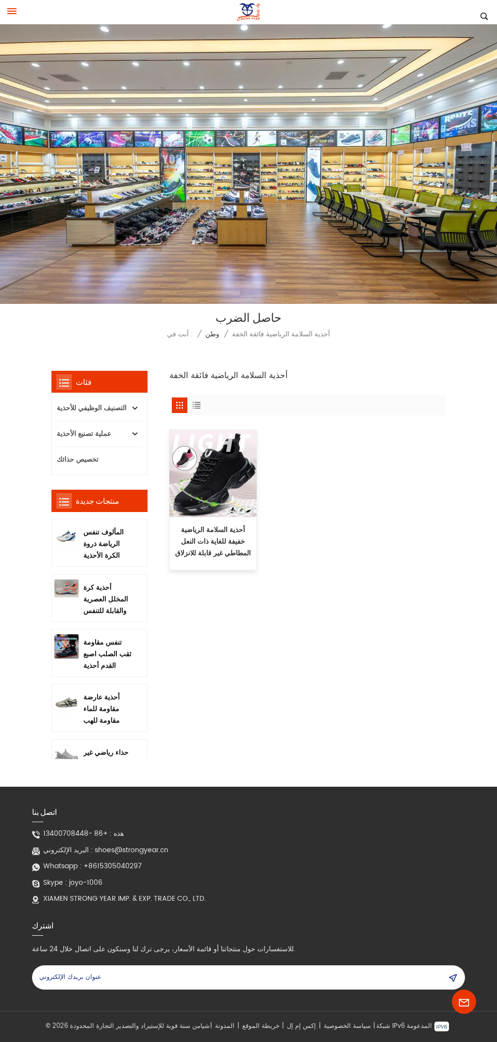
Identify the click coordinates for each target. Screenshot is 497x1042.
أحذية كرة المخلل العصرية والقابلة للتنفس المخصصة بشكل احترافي (106, 599)
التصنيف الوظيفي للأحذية (92, 407)
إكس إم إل (301, 1026)
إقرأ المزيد (213, 563)
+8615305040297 (112, 866)
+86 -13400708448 (75, 833)
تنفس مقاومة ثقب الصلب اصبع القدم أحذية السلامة (107, 654)
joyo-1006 (85, 882)
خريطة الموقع (261, 1026)
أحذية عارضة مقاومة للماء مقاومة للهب (101, 709)
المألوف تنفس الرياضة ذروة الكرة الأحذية (103, 544)
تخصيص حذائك (78, 459)
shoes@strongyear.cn (131, 850)
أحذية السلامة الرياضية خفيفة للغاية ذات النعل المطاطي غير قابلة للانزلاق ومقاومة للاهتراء (213, 541)
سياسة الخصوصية (347, 1026)
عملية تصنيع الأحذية (84, 433)
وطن (212, 334)
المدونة (224, 1026)
